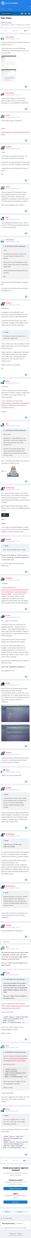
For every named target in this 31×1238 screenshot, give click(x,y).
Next (25, 30)
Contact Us (13, 1233)
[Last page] (29, 30)
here (12, 98)
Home (2, 9)
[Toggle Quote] (4, 246)
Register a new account (15, 1188)
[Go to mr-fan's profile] (3, 616)
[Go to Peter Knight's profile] (3, 38)
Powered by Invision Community (15, 1235)
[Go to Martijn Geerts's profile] (3, 887)
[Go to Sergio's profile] (3, 684)
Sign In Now (15, 1202)
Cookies (19, 1233)
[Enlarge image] (13, 471)
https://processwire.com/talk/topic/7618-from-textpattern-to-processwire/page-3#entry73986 (14, 592)
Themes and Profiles (23, 25)
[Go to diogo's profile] (3, 771)
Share (7, 1211)
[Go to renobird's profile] (3, 148)
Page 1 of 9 (15, 30)
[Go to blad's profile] (3, 218)
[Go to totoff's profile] (3, 116)
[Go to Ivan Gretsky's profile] (3, 94)
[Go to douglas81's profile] (3, 579)
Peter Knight (7, 23)
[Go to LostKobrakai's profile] (3, 488)
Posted (13, 38)
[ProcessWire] (9, 3)
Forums (10, 9)
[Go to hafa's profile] (3, 948)
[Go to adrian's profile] (3, 382)
